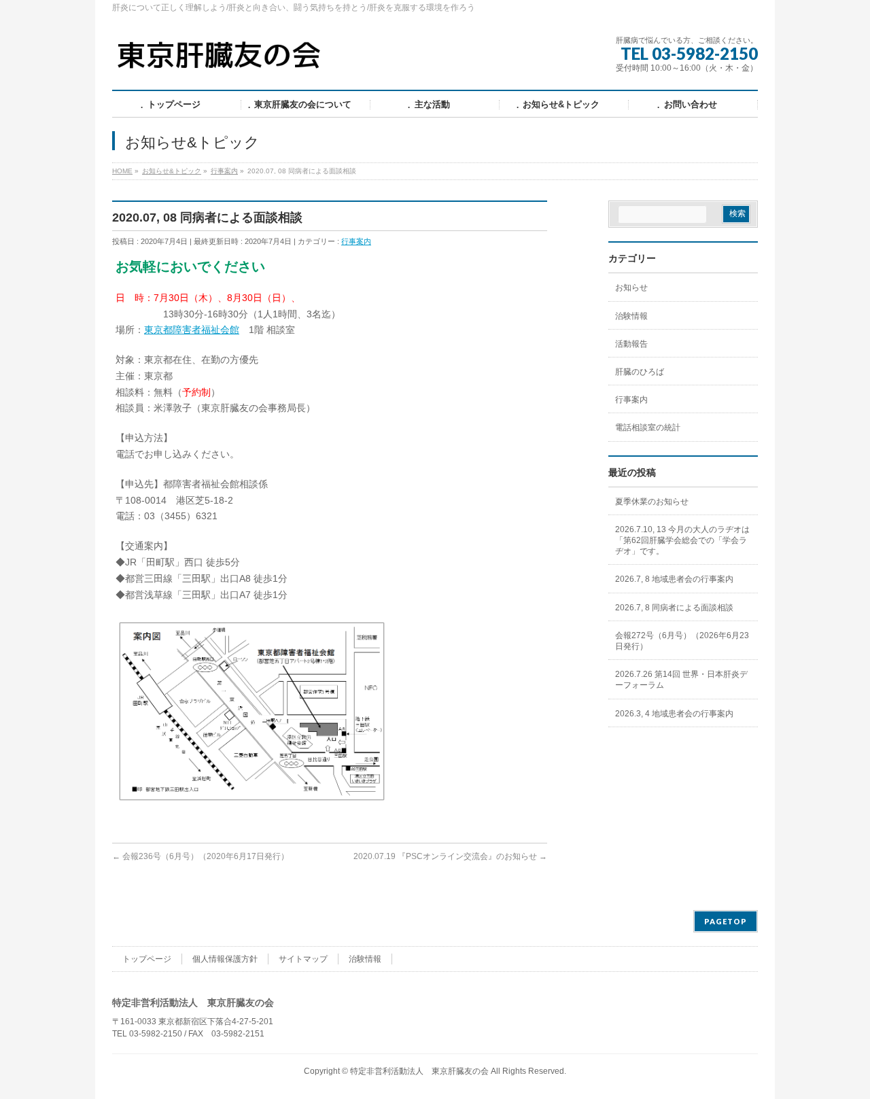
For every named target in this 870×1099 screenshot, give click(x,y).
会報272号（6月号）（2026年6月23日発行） (682, 641)
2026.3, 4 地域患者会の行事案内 (674, 713)
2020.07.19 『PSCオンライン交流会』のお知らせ (450, 856)
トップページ (146, 959)
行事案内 (356, 241)
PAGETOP (725, 921)
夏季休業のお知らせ (652, 501)
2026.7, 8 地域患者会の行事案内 (674, 579)
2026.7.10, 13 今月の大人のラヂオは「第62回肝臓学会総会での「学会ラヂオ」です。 (682, 540)
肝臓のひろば (639, 372)
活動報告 (631, 344)
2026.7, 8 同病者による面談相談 (674, 607)
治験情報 (631, 316)
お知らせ (631, 287)
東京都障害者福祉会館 (191, 329)
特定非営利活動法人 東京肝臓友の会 (419, 1071)
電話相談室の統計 (647, 427)
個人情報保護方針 (225, 959)
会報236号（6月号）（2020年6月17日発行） (200, 856)
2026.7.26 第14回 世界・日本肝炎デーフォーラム (681, 679)
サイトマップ (303, 959)
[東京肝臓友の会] (222, 61)
